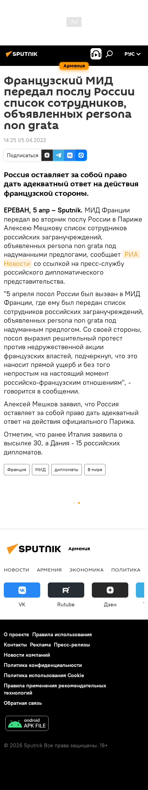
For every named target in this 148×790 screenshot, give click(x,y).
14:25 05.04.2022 (25, 140)
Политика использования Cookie (44, 675)
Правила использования (62, 634)
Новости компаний (27, 654)
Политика (125, 569)
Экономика (86, 569)
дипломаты (67, 469)
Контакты (15, 644)
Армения (49, 569)
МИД (40, 469)
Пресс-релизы (72, 644)
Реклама (40, 644)
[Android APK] (27, 724)
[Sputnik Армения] (23, 56)
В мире (95, 469)
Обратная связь (23, 702)
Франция (16, 469)
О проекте (16, 634)
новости (16, 569)
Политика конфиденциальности (43, 665)
